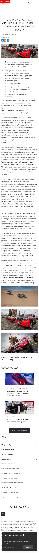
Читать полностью (9, 547)
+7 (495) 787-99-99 (19, 506)
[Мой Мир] (8, 40)
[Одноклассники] (5, 40)
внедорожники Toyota (20, 75)
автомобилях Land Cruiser (25, 194)
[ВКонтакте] (2, 40)
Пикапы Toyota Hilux (8, 179)
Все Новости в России (19, 430)
